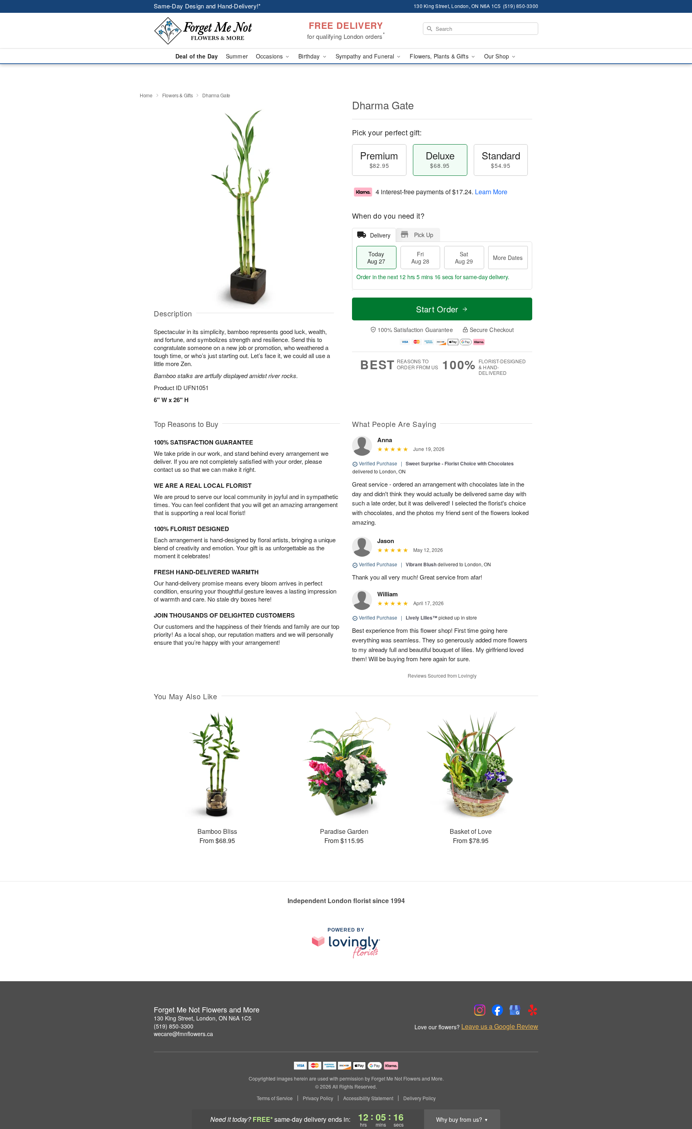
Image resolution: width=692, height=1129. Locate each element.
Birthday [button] (309, 56)
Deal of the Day (196, 56)
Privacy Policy (318, 1098)
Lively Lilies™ (421, 617)
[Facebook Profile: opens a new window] (497, 1010)
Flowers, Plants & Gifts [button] (440, 56)
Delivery (380, 235)
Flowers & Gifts (177, 95)
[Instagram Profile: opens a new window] (479, 1010)
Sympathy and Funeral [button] (366, 56)
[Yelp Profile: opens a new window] (532, 1010)
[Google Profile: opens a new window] (515, 1010)
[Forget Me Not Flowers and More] (211, 31)
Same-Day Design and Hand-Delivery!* (207, 6)
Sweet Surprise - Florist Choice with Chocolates (460, 463)
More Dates (508, 258)
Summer (237, 56)
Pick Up (423, 235)
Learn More (491, 191)
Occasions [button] (270, 56)
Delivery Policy (419, 1098)
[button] (671, 1095)
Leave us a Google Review (499, 1026)
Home (146, 95)
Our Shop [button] (497, 56)
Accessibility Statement (368, 1098)
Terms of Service (275, 1098)
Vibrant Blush (421, 564)
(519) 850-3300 (173, 1026)
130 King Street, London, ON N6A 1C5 (202, 1018)
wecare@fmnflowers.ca (183, 1034)
